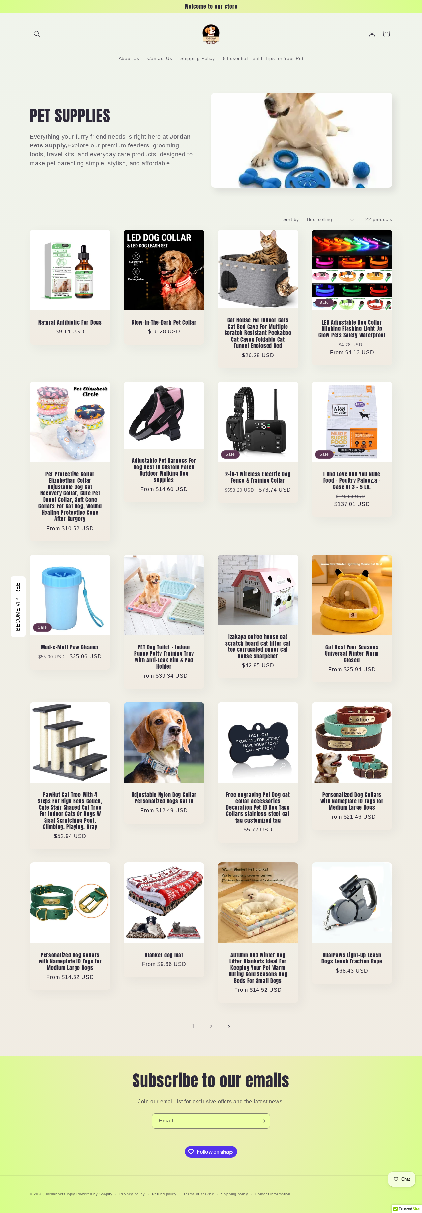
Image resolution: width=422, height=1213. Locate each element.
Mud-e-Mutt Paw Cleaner (70, 647)
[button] (37, 34)
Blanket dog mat (164, 955)
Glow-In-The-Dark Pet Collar (164, 322)
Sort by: (291, 219)
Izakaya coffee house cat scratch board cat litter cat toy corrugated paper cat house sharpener (258, 646)
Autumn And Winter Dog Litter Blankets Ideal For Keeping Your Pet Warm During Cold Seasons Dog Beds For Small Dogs (258, 968)
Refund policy (164, 1194)
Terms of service (198, 1194)
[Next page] (229, 1026)
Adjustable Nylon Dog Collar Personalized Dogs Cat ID (164, 798)
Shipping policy (234, 1194)
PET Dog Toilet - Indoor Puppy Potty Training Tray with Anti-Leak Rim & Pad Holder (164, 657)
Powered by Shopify (94, 1194)
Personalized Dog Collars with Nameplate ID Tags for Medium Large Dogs (352, 801)
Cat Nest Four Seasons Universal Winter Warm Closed (352, 653)
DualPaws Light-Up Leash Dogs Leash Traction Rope (351, 958)
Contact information (272, 1194)
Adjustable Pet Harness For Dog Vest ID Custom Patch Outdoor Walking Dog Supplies (164, 470)
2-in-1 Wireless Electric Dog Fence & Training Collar (257, 477)
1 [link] (193, 1026)
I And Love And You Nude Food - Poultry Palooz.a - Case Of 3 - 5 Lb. (352, 480)
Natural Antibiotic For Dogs (70, 322)
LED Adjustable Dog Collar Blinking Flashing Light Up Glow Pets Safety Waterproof (351, 328)
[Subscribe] (263, 1121)
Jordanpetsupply (60, 1194)
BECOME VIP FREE (18, 606)
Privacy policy (132, 1194)
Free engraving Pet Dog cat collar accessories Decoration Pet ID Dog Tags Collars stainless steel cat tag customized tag (258, 808)
